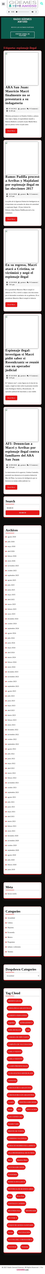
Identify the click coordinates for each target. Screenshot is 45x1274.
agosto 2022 (12, 749)
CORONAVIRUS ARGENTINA (19, 1088)
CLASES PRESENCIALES (18, 1066)
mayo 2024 (11, 648)
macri (10, 1160)
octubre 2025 (12, 570)
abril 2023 (11, 710)
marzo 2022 (12, 773)
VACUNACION (24, 1232)
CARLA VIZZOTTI (15, 1059)
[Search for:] (22, 508)
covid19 (11, 1102)
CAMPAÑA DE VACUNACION (20, 1044)
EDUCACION (31, 1109)
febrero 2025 (12, 609)
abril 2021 (11, 816)
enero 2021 (11, 831)
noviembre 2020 (13, 840)
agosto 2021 (12, 797)
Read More (12, 130)
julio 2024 (11, 638)
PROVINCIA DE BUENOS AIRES (20, 1189)
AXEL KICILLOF (14, 1030)
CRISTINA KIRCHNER (28, 1102)
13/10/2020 (13, 282)
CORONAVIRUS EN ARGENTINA (21, 1095)
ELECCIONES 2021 (15, 1117)
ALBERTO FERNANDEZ (17, 1015)
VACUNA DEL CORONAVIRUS (20, 1240)
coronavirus (12, 1080)
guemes (23, 108)
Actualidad (11, 918)
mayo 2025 (11, 595)
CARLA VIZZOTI (14, 1052)
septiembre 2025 (13, 575)
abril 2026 (11, 551)
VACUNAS (12, 1247)
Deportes (11, 927)
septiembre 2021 (13, 792)
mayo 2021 (11, 812)
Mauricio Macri (22, 1160)
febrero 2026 (12, 556)
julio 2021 (11, 802)
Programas (11, 942)
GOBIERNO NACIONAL (17, 1138)
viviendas (24, 1247)
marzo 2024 (12, 657)
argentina (11, 1023)
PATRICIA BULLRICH (16, 1182)
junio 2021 (11, 807)
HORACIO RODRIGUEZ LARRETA (21, 1146)
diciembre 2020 (13, 836)
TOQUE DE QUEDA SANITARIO (20, 1225)
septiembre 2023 (13, 686)
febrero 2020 (12, 865)
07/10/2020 (13, 376)
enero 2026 (11, 561)
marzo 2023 (12, 715)
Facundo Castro (13, 1124)
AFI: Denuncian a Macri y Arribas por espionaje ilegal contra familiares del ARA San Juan (22, 451)
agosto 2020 (12, 855)
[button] (3, 4)
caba (28, 1030)
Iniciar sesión (12, 894)
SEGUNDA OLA (14, 1211)
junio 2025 (11, 590)
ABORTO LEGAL (15, 1001)
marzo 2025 (12, 604)
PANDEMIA (12, 1174)
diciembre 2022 (13, 730)
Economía (11, 932)
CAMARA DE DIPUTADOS (18, 1037)
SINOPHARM (31, 1211)
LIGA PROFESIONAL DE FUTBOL (21, 1153)
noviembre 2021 (13, 783)
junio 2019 (11, 869)
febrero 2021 (12, 826)
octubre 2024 (12, 623)
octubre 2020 (12, 845)
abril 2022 (11, 768)
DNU (19, 1109)
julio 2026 (11, 541)
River (10, 1196)
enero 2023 (11, 725)
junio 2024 (11, 643)
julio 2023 (11, 696)
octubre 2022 (12, 739)
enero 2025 (11, 614)
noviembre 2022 (13, 734)
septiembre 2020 (13, 850)
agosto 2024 (12, 633)
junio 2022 (11, 758)
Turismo (10, 952)
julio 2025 (11, 585)
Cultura (10, 923)
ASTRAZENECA (26, 1023)
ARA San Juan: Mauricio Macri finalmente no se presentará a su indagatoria (17, 95)
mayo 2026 (11, 546)
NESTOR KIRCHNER (16, 1167)
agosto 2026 (12, 537)
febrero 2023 (12, 720)
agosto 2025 (12, 580)
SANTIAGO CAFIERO (16, 1203)
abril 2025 (11, 599)
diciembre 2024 (13, 619)
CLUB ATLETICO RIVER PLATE (20, 1073)
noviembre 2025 (13, 566)
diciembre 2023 (13, 672)
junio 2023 (11, 701)
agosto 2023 (12, 691)
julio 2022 (11, 754)
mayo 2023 (11, 705)
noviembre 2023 (13, 676)
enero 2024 (11, 667)
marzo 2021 (12, 821)
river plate (20, 1196)
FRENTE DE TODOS (16, 1131)
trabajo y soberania (14, 947)
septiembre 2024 (13, 628)
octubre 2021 (12, 787)
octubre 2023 (12, 681)
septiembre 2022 (13, 744)
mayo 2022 (11, 763)
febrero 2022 (12, 778)
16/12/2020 (13, 194)
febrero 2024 (12, 662)
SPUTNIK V (12, 1218)
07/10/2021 (13, 108)
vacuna (10, 1232)
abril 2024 (11, 652)
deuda (10, 1109)
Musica (10, 937)
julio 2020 (11, 860)
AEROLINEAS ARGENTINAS (19, 1008)
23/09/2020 (13, 465)
